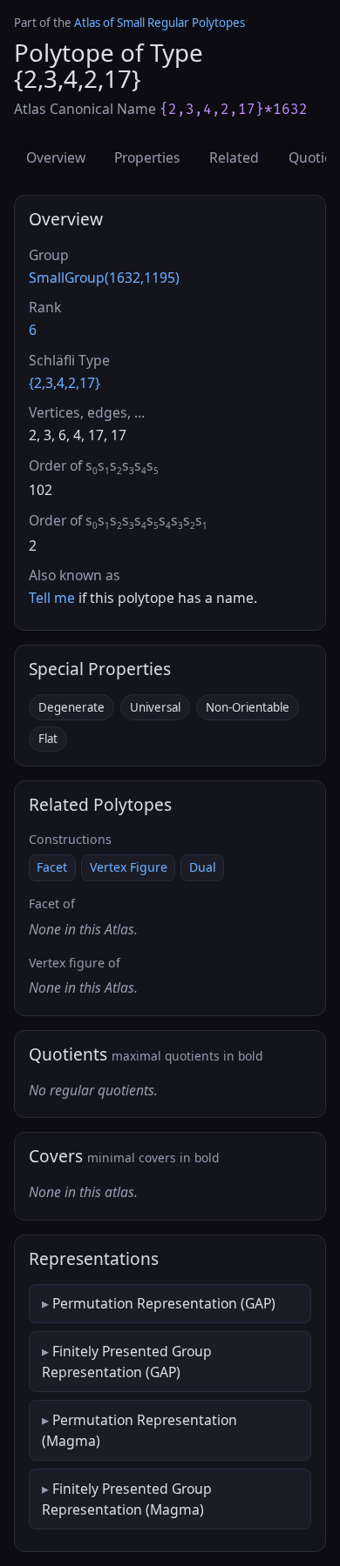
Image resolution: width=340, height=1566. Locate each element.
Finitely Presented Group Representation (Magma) (127, 1499)
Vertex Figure (128, 867)
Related (234, 157)
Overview (55, 157)
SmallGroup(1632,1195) (104, 277)
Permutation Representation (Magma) (139, 1430)
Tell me (52, 597)
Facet (52, 867)
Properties (147, 157)
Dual (202, 867)
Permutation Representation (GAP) (163, 1303)
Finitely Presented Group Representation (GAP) (127, 1362)
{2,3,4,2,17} (64, 382)
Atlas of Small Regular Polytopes (159, 22)
